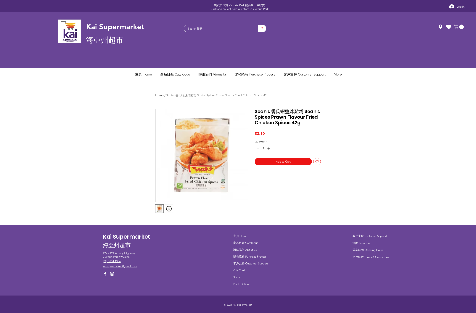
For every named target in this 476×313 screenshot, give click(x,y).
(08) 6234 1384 (112, 261)
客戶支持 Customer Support (250, 263)
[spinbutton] (263, 148)
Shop (236, 277)
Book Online (241, 284)
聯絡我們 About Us (245, 249)
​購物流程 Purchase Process (249, 256)
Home (159, 95)
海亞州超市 (104, 40)
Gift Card (239, 270)
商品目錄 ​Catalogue (246, 243)
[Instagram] (112, 273)
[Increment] (269, 148)
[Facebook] (105, 273)
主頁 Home (240, 236)
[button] (459, 27)
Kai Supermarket (115, 26)
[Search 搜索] (262, 28)
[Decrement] (257, 148)
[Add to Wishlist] (317, 162)
